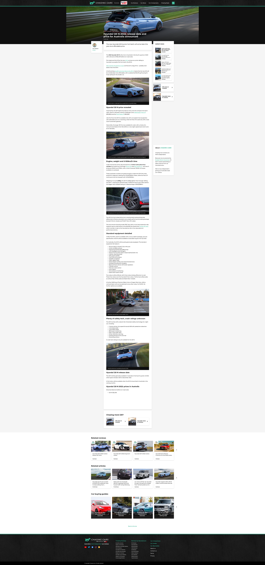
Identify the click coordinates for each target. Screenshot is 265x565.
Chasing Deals (165, 3)
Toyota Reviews (134, 557)
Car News (143, 3)
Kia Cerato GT (138, 166)
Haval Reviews (134, 544)
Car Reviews (134, 3)
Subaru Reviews (134, 552)
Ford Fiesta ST (120, 114)
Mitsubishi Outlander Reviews (122, 546)
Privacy (152, 556)
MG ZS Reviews (119, 548)
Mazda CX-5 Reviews (120, 552)
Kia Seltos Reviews (119, 543)
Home (105, 31)
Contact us (153, 551)
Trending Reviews (121, 541)
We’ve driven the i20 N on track (115, 65)
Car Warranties (154, 546)
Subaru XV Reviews (120, 544)
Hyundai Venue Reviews (121, 551)
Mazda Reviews (134, 556)
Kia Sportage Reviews (120, 557)
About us (153, 548)
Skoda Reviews (134, 546)
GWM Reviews (134, 548)
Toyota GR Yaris (144, 226)
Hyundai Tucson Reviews (121, 554)
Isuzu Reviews (134, 554)
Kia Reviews (133, 549)
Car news (109, 31)
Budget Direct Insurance (162, 160)
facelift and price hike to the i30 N (124, 71)
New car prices (115, 31)
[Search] (173, 3)
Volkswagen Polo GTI (140, 112)
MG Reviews (133, 543)
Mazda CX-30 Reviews (120, 556)
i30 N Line (129, 166)
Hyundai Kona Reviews (120, 549)
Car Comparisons (153, 3)
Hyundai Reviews (135, 551)
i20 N (126, 60)
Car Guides (153, 543)
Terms (152, 553)
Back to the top (132, 526)
